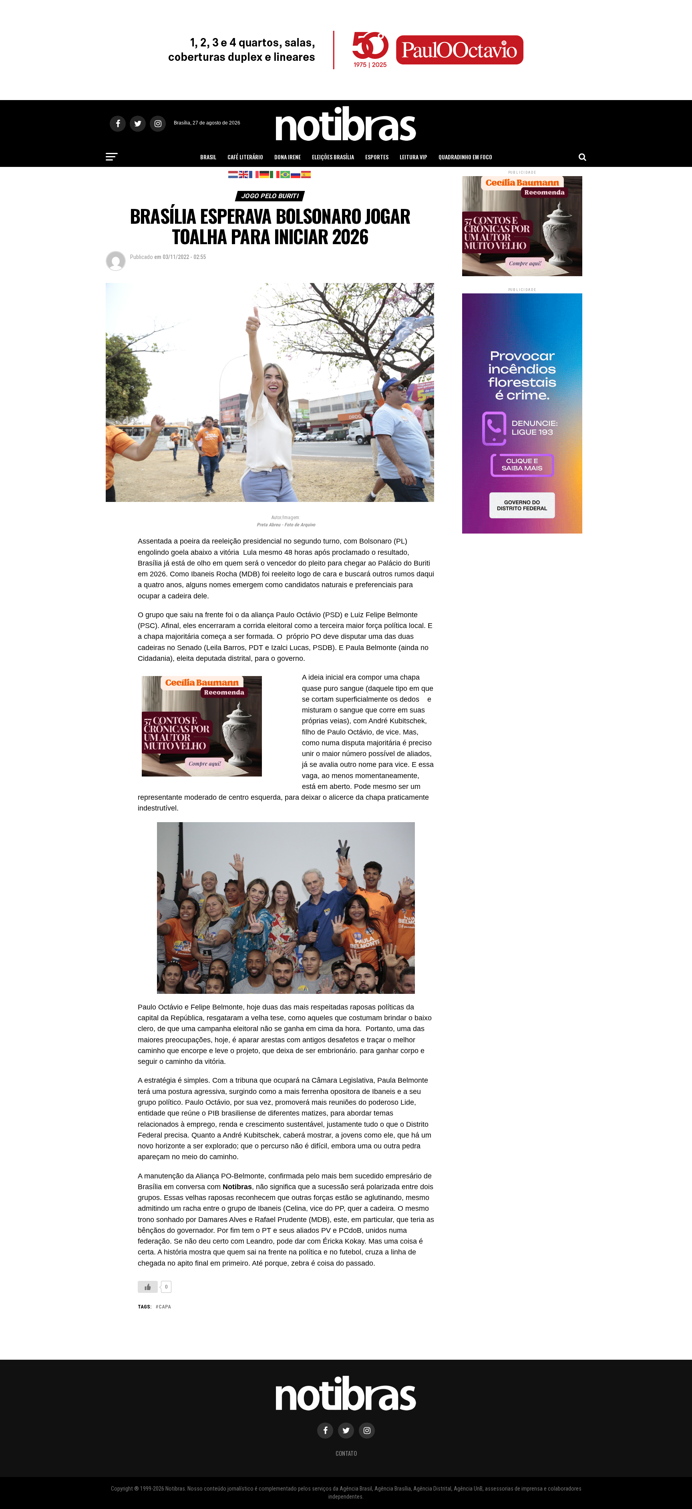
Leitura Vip (413, 157)
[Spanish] (306, 174)
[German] (265, 174)
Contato (346, 1453)
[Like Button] (148, 1287)
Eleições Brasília (333, 157)
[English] (244, 174)
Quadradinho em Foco (465, 157)
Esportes (376, 157)
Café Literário (245, 157)
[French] (254, 174)
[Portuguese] (285, 174)
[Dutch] (233, 174)
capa (165, 1307)
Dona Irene (287, 157)
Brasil (208, 157)
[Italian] (275, 174)
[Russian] (296, 174)
